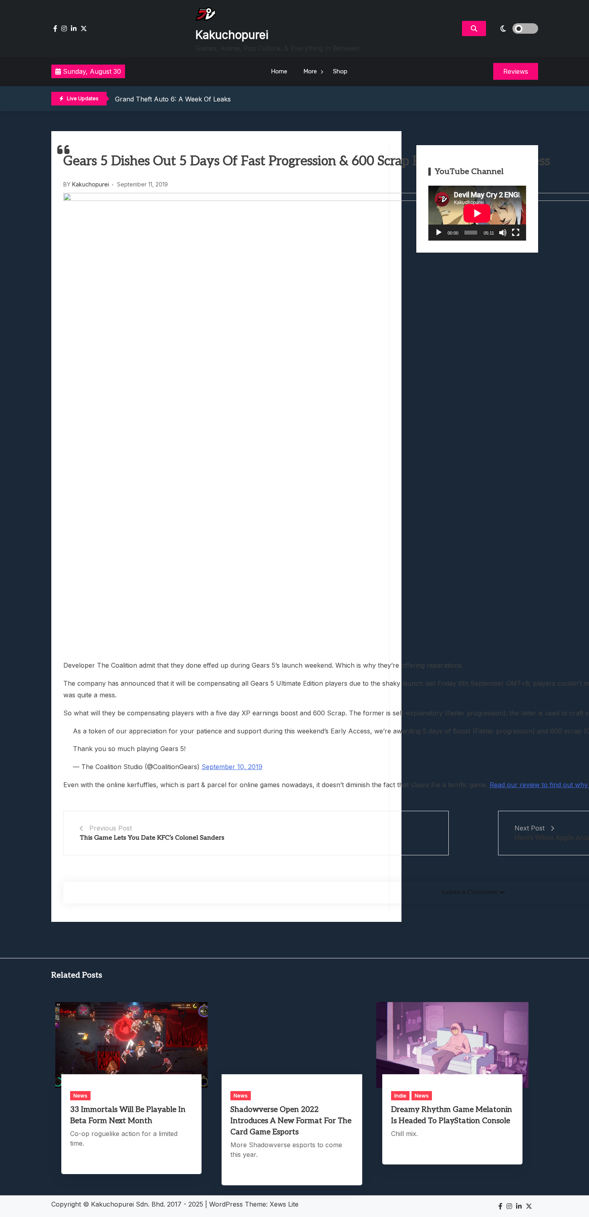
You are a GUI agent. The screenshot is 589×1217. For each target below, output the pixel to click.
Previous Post (110, 828)
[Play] (439, 233)
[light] (514, 28)
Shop (340, 71)
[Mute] (503, 233)
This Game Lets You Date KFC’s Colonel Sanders (152, 838)
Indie (400, 1095)
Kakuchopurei (232, 35)
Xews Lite (284, 1204)
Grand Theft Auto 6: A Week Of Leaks (173, 99)
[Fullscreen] (516, 233)
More (310, 71)
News (80, 1095)
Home (279, 71)
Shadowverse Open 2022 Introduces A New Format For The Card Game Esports (290, 1121)
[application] (477, 213)
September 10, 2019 (232, 767)
